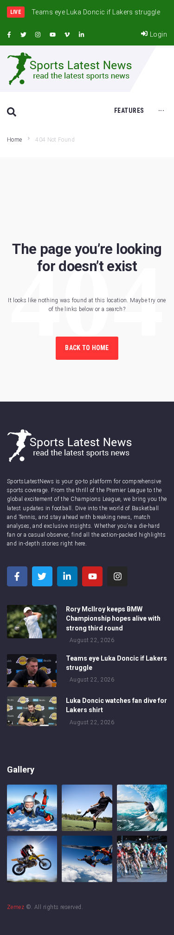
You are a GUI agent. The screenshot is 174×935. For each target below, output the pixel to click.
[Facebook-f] (9, 35)
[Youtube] (52, 35)
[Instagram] (38, 35)
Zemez (15, 907)
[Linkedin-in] (82, 35)
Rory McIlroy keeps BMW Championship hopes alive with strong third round (113, 618)
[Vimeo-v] (67, 35)
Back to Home (87, 347)
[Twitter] (23, 35)
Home (14, 139)
